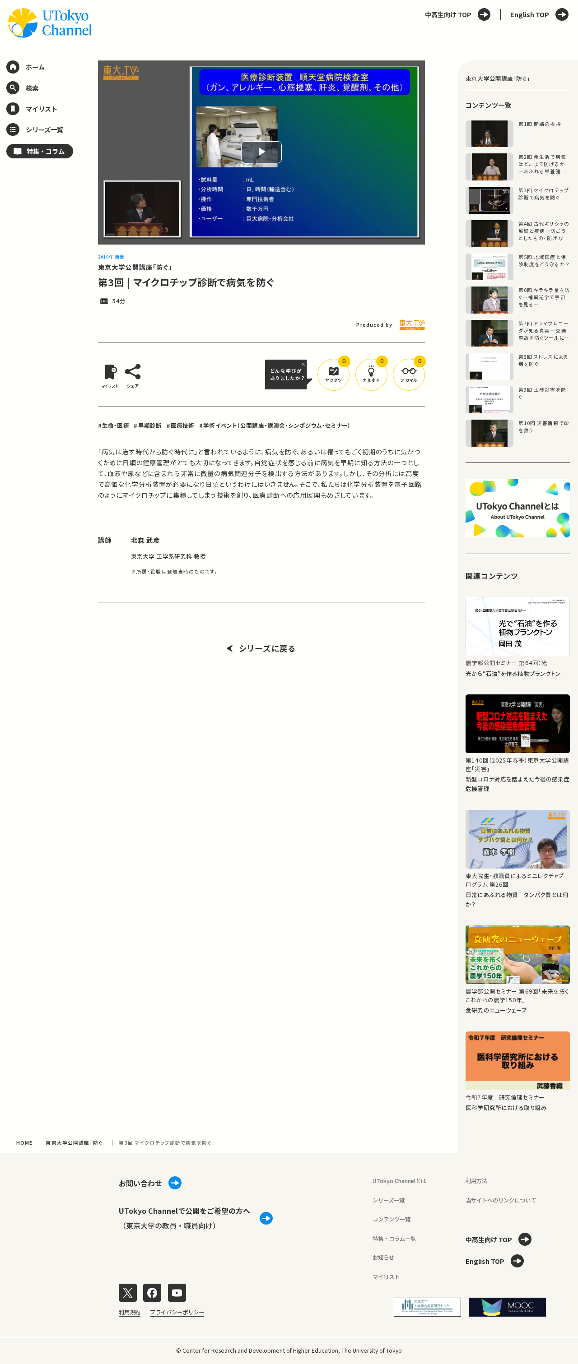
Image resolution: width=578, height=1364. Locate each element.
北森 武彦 (145, 540)
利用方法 (476, 1181)
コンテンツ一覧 (391, 1219)
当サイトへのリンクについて (501, 1200)
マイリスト (386, 1277)
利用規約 (129, 1312)
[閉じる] (304, 364)
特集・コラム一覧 (394, 1239)
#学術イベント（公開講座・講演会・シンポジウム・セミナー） (275, 425)
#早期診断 (148, 425)
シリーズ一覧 (389, 1200)
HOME (24, 1142)
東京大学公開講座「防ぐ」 (135, 267)
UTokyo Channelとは (399, 1181)
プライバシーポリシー (177, 1312)
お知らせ (383, 1257)
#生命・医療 (113, 425)
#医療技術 (181, 425)
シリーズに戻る (267, 648)
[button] (333, 375)
